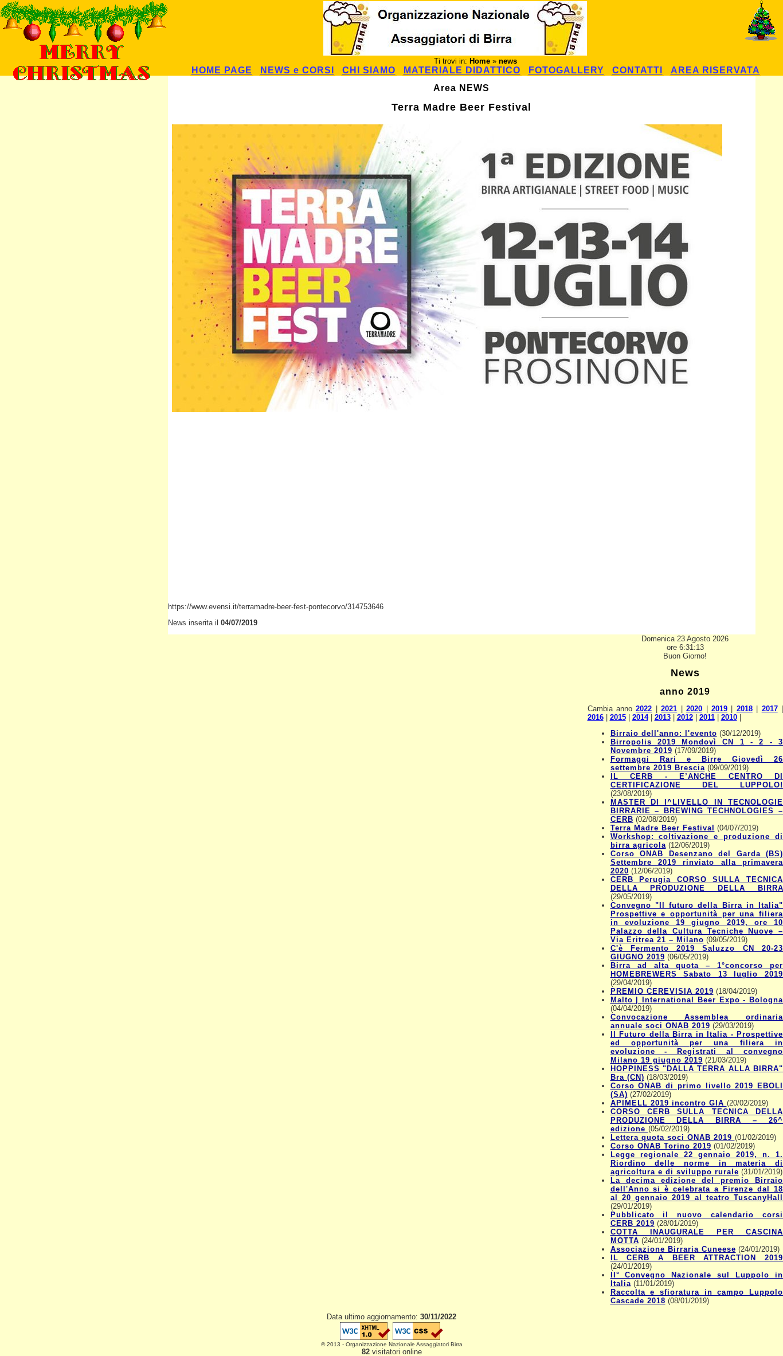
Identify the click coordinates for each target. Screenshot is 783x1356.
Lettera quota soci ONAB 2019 (672, 1137)
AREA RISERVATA (715, 70)
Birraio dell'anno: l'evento (663, 733)
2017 (770, 708)
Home (479, 61)
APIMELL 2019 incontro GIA (668, 1103)
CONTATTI (637, 70)
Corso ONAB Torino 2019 (660, 1146)
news (508, 61)
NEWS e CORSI (297, 70)
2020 (694, 708)
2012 (685, 717)
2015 (618, 717)
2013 (663, 717)
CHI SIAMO (369, 70)
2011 (707, 717)
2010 (729, 717)
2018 (745, 708)
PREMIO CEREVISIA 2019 (662, 991)
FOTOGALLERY (566, 70)
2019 (719, 708)
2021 (669, 708)
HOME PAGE (221, 70)
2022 (644, 708)
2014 (640, 717)
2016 (596, 717)
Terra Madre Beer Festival (662, 828)
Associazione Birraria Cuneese (673, 1249)
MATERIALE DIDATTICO (462, 70)
